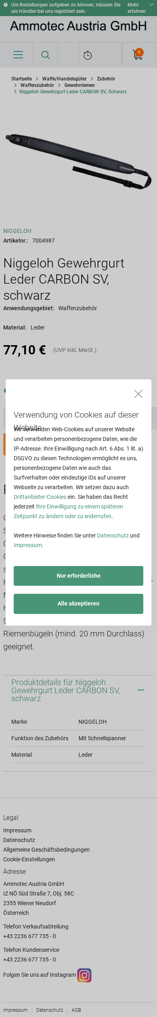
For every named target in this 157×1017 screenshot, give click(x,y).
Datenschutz (113, 535)
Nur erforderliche (79, 575)
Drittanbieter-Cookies (40, 497)
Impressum (28, 545)
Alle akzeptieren (78, 603)
